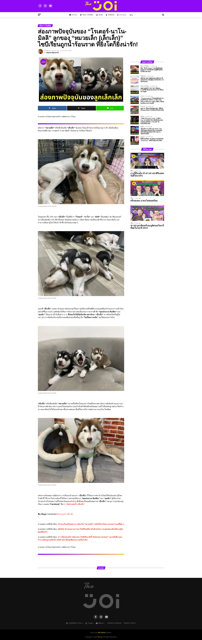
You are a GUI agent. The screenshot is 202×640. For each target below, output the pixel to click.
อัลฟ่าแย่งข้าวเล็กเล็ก (64, 514)
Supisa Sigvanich (52, 52)
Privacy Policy (130, 623)
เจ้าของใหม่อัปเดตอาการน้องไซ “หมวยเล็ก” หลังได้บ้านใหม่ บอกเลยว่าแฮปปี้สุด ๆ (91, 524)
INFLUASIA (102, 632)
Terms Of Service (114, 623)
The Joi (99, 637)
